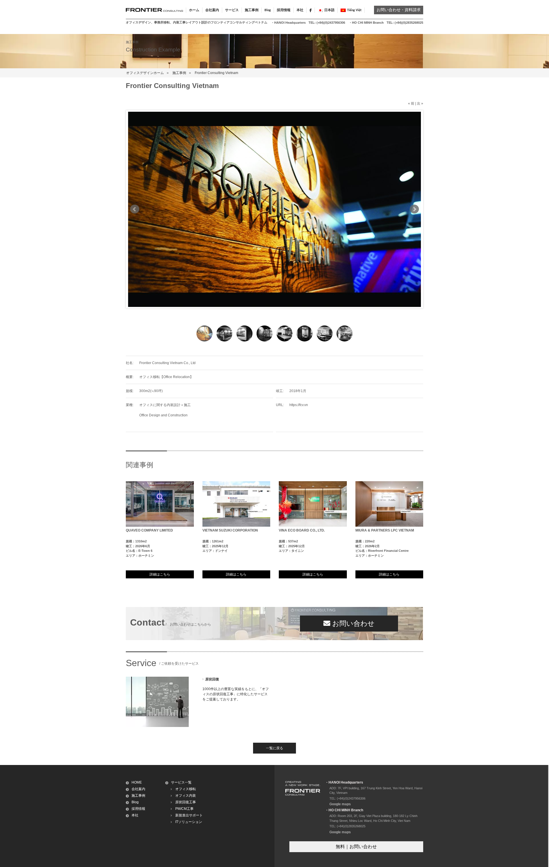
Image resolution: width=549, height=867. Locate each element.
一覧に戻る (274, 748)
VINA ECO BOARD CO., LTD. (302, 530)
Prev (134, 209)
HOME (137, 782)
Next (414, 209)
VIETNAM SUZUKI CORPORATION (230, 530)
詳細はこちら (160, 574)
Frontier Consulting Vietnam (216, 73)
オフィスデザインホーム (145, 73)
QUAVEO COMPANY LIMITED (149, 530)
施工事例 (179, 73)
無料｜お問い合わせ (356, 846)
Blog (267, 10)
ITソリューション (188, 822)
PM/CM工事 (184, 809)
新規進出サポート (189, 815)
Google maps (340, 804)
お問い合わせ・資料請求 (399, 10)
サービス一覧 (181, 782)
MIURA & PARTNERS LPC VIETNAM (384, 530)
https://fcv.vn (298, 405)
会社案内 (138, 789)
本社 (300, 10)
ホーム (194, 10)
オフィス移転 (185, 789)
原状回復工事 (185, 802)
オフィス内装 (185, 796)
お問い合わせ (352, 623)
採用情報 (284, 10)
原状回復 (212, 679)
